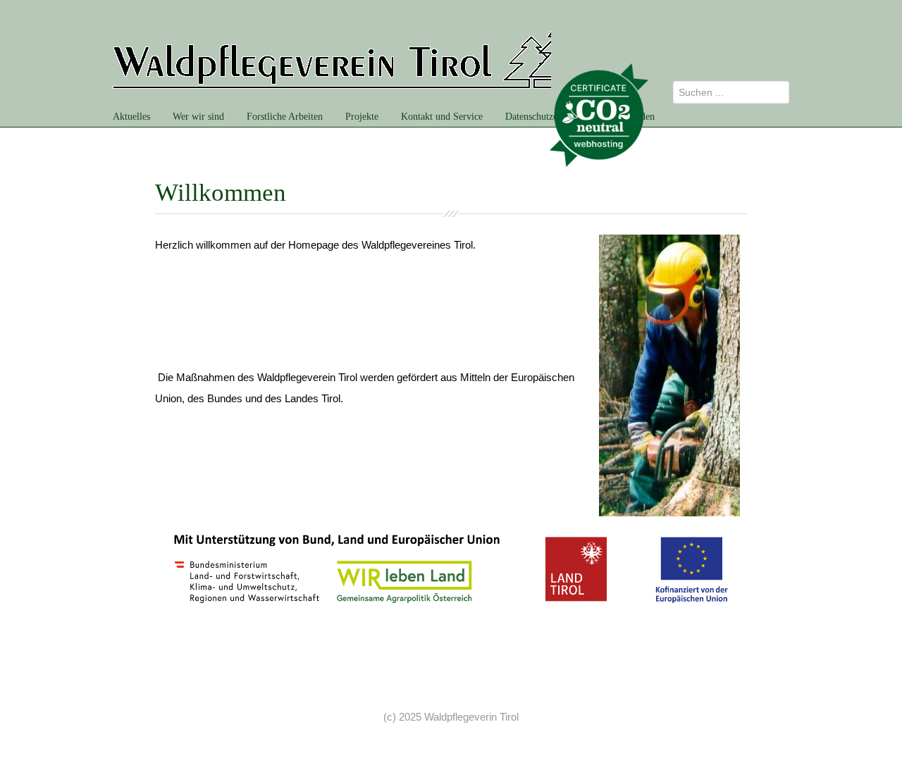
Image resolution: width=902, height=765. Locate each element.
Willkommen (220, 192)
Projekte (361, 116)
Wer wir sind (198, 116)
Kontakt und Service (442, 116)
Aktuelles (131, 116)
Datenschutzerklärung (548, 116)
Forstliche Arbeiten (285, 116)
